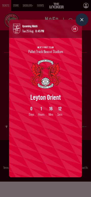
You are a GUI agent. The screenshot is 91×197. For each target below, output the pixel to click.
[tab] (75, 29)
